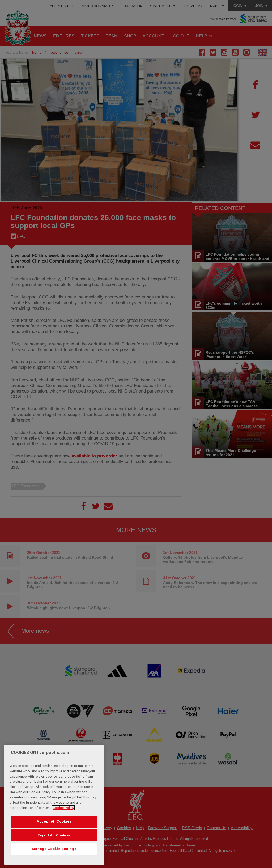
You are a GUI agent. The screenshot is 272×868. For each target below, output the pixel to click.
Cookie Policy (63, 808)
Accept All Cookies (54, 821)
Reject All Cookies (54, 835)
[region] (54, 805)
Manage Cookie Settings (54, 849)
